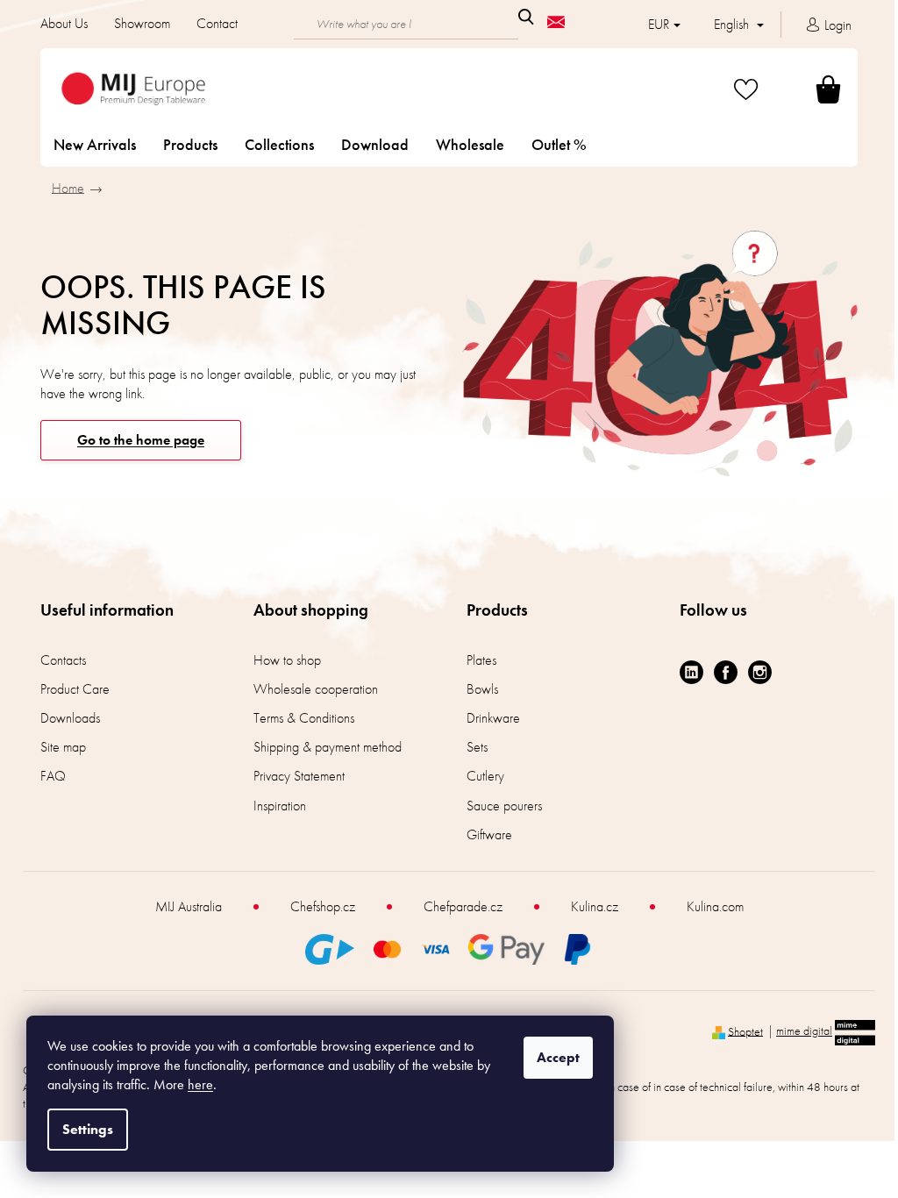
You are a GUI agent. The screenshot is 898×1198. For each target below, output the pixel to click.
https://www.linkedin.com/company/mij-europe (685, 672)
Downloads (64, 718)
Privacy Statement (293, 776)
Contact (211, 23)
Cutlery (479, 776)
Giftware (483, 834)
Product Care (68, 689)
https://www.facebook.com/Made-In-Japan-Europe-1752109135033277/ (719, 672)
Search (519, 17)
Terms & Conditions (297, 718)
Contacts (57, 660)
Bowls (476, 689)
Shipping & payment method (321, 747)
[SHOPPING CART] (801, 89)
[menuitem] (88, 145)
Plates (475, 660)
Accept (558, 1057)
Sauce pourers (498, 805)
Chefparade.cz (456, 906)
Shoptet (739, 1030)
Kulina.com (708, 906)
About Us (58, 23)
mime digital (798, 1030)
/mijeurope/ (754, 672)
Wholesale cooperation (309, 689)
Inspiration (273, 805)
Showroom (136, 23)
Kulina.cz (587, 906)
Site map (57, 747)
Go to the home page (134, 440)
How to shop (281, 660)
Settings (87, 1129)
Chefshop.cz (315, 906)
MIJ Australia (181, 906)
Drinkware (487, 718)
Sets (470, 747)
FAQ (47, 776)
